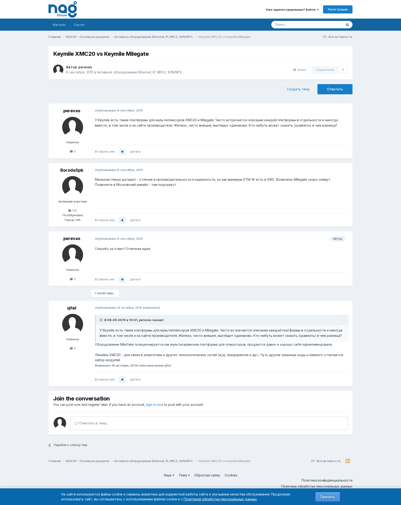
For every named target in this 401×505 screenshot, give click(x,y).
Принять (327, 497)
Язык (168, 475)
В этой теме (328, 24)
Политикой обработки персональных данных (220, 499)
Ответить (335, 89)
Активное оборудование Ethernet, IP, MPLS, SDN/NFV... (140, 72)
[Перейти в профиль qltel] (72, 324)
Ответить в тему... (93, 423)
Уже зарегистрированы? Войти (291, 9)
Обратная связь (207, 475)
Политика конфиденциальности (326, 480)
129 (74, 210)
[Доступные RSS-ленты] (347, 461)
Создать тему (298, 89)
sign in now (154, 405)
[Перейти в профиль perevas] (58, 70)
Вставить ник (105, 151)
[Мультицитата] (122, 151)
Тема (183, 475)
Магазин (59, 24)
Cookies (231, 475)
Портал (79, 24)
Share (301, 70)
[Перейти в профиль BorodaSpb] (72, 186)
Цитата (135, 151)
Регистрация (338, 9)
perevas (85, 67)
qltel (71, 307)
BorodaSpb (71, 170)
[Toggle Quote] (102, 320)
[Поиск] (347, 24)
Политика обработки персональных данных (316, 486)
